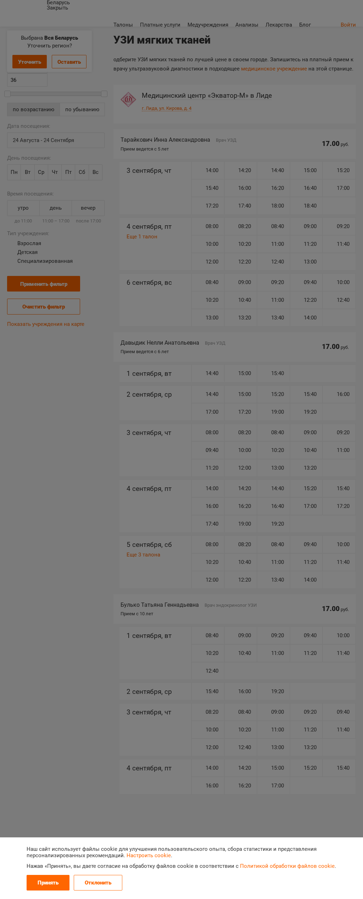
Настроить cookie (149, 855)
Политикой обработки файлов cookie (287, 866)
